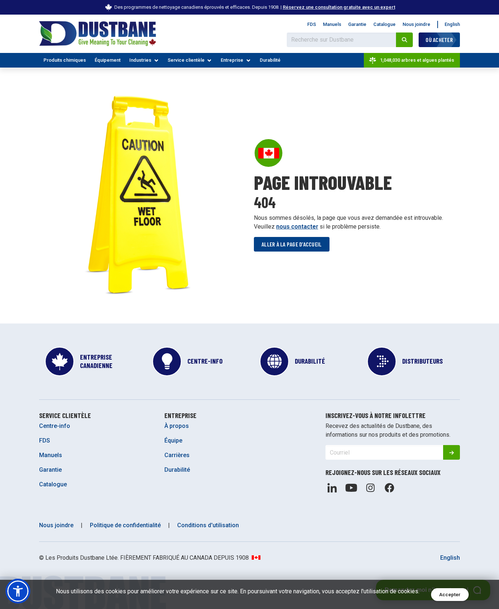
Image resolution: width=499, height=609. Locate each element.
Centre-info (54, 425)
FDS (311, 24)
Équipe (173, 440)
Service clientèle (186, 60)
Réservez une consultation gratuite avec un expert (339, 7)
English (452, 24)
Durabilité (270, 60)
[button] (17, 591)
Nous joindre (416, 24)
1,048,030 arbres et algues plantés (417, 60)
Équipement (108, 60)
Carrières (177, 455)
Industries (140, 60)
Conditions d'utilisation (208, 525)
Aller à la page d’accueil (291, 244)
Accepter (450, 594)
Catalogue (384, 24)
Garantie (357, 24)
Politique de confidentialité (125, 525)
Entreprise (232, 60)
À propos (176, 425)
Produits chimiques (64, 60)
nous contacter (297, 226)
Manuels (332, 24)
